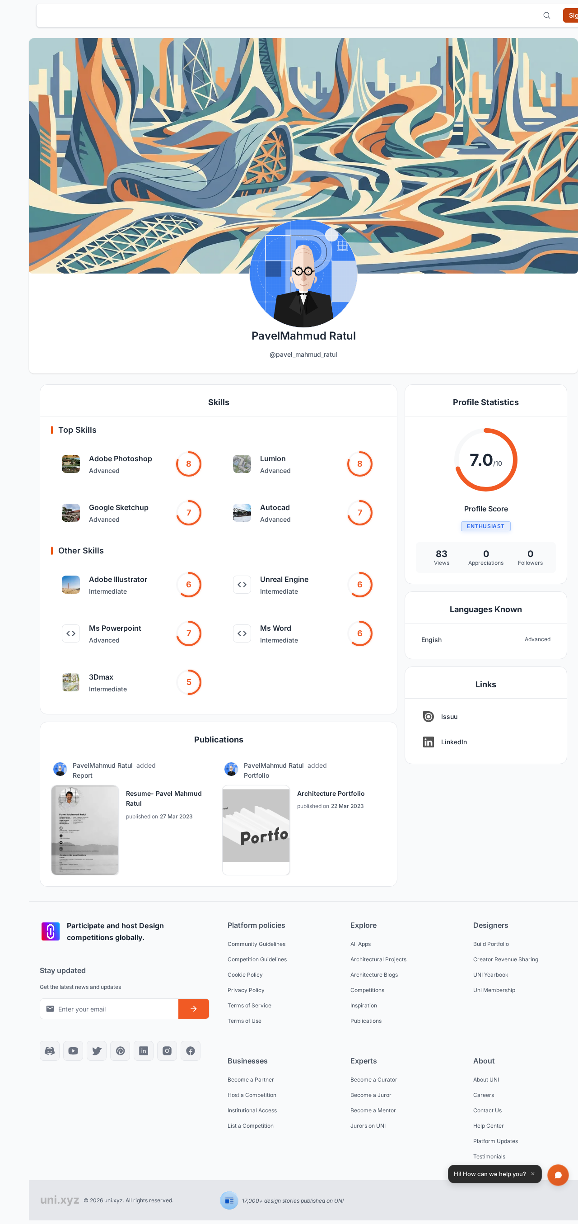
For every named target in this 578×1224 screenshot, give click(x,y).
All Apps (360, 943)
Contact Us (487, 1110)
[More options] (204, 770)
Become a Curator (373, 1079)
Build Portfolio (491, 943)
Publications (366, 1020)
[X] (97, 1051)
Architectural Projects (378, 959)
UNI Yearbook (490, 974)
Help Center (488, 1125)
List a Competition (251, 1125)
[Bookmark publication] (182, 770)
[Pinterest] (120, 1051)
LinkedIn (454, 742)
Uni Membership (494, 990)
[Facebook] (190, 1051)
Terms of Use (244, 1020)
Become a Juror (371, 1095)
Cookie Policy (245, 974)
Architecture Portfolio (331, 793)
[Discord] (50, 1051)
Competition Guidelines (257, 959)
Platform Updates (495, 1141)
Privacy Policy (246, 990)
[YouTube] (73, 1051)
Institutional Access (252, 1110)
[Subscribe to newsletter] (193, 1009)
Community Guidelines (256, 943)
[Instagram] (167, 1051)
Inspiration (363, 1005)
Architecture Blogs (374, 974)
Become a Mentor (373, 1110)
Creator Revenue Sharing (505, 959)
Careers (483, 1095)
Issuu (449, 716)
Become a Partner (251, 1079)
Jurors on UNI (368, 1125)
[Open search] (547, 15)
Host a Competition (252, 1095)
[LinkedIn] (144, 1051)
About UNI (486, 1079)
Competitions (367, 990)
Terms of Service (249, 1005)
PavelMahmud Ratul (103, 765)
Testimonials (489, 1156)
